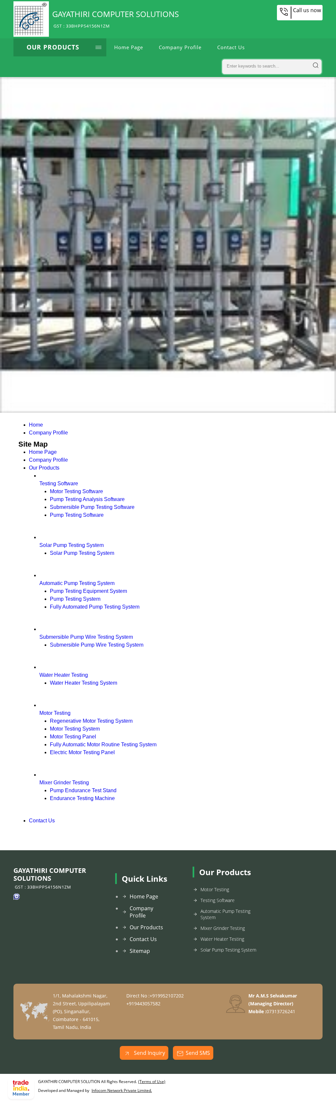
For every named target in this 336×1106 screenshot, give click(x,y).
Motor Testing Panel (73, 736)
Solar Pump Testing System (71, 545)
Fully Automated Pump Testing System (94, 607)
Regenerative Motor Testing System (91, 721)
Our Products (53, 47)
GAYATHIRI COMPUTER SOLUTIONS (115, 19)
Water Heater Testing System (83, 683)
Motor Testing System (75, 729)
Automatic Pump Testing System (77, 583)
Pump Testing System (75, 599)
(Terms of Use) (151, 1081)
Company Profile (180, 47)
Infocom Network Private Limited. (122, 1090)
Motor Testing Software (76, 491)
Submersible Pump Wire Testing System (86, 637)
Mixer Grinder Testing (64, 782)
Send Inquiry (149, 1052)
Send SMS (198, 1052)
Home (36, 425)
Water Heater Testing (63, 675)
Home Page (128, 47)
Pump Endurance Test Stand (83, 790)
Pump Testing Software (77, 515)
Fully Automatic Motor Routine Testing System (103, 744)
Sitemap (140, 951)
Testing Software (58, 483)
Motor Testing (55, 713)
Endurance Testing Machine (82, 798)
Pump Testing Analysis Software (87, 499)
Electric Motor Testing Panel (82, 752)
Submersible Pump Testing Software (92, 507)
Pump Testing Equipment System (88, 591)
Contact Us (231, 47)
